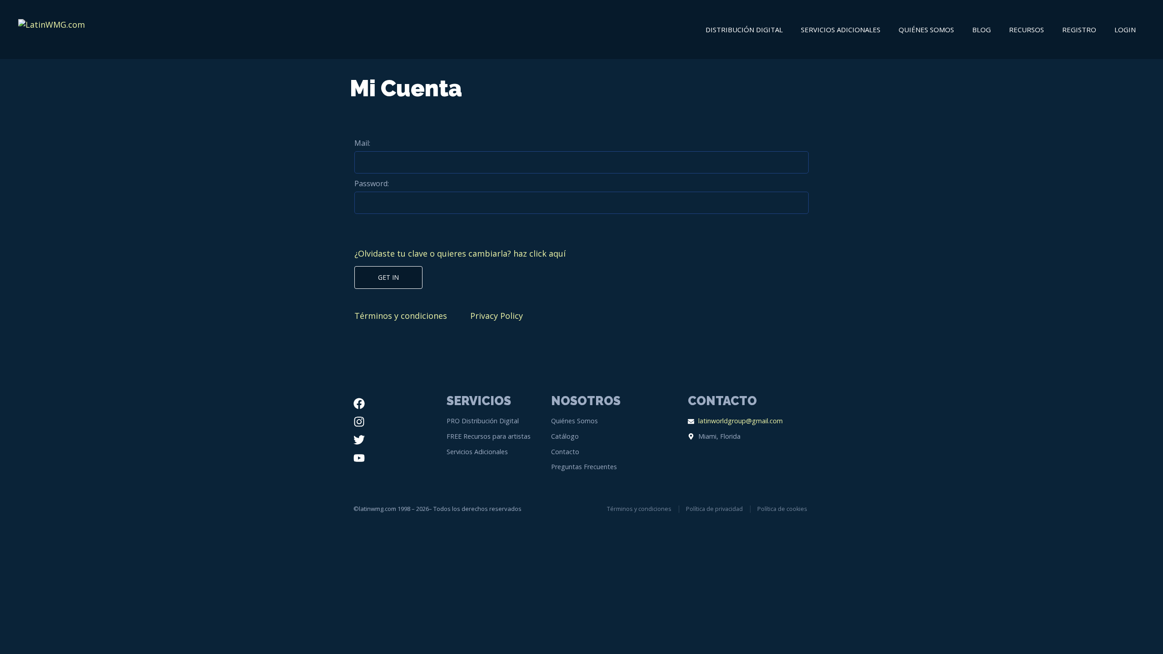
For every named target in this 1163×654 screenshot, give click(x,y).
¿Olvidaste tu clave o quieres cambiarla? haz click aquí (460, 253)
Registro (1079, 29)
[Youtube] (359, 458)
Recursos (1026, 29)
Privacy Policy (496, 315)
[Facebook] (359, 403)
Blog (981, 29)
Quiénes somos (926, 29)
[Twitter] (359, 440)
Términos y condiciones (400, 315)
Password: (371, 183)
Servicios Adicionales (840, 29)
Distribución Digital (744, 29)
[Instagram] (359, 421)
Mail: (362, 143)
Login (1125, 29)
